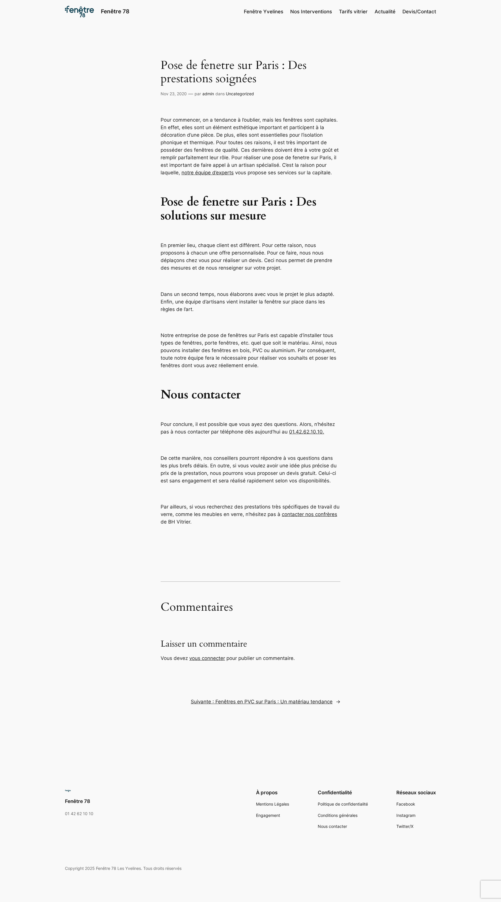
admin (208, 93)
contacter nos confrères (309, 514)
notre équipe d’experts (207, 172)
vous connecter (207, 658)
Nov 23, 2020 (174, 93)
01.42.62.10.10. (306, 432)
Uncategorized (240, 93)
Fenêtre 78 (115, 11)
